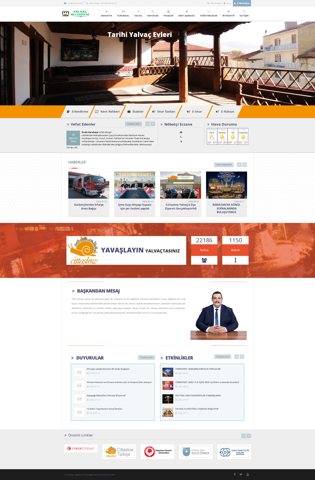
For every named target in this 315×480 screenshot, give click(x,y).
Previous (147, 123)
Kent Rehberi (110, 111)
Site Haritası (215, 3)
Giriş (229, 3)
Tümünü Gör (133, 123)
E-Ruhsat (227, 111)
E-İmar (196, 111)
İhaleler (138, 111)
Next (152, 123)
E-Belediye (243, 3)
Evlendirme (79, 111)
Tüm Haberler (224, 164)
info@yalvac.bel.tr (75, 3)
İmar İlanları (166, 111)
